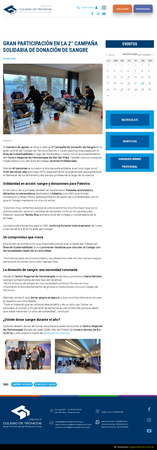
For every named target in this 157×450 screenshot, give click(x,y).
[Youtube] (104, 14)
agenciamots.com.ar (142, 447)
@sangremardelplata (56, 333)
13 (129, 77)
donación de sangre (45, 384)
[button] (78, 8)
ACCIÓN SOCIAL (9, 58)
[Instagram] (98, 14)
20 (129, 83)
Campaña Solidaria (22, 384)
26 (122, 89)
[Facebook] (92, 14)
